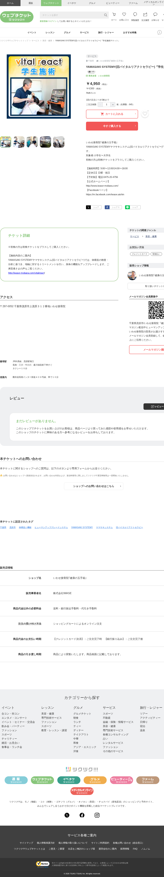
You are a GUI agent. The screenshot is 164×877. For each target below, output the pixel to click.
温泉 (142, 730)
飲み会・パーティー (13, 726)
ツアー (144, 713)
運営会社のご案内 (108, 848)
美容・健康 (47, 40)
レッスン (47, 707)
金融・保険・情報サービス (118, 722)
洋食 (75, 751)
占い (105, 738)
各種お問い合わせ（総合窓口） (128, 843)
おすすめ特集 (130, 32)
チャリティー (9, 738)
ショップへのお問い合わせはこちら (93, 486)
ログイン (53, 21)
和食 (75, 742)
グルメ (78, 707)
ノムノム (145, 848)
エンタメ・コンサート (14, 717)
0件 (92, 72)
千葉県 (3, 527)
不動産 (107, 717)
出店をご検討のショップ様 (81, 848)
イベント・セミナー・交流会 (18, 722)
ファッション (9, 730)
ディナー (78, 730)
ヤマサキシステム (104, 527)
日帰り (144, 722)
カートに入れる (114, 114)
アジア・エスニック (84, 747)
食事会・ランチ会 (12, 747)
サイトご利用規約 (100, 843)
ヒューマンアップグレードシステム (51, 527)
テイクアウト (81, 734)
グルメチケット (82, 713)
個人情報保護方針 (46, 843)
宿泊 (142, 726)
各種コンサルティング (115, 734)
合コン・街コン (11, 713)
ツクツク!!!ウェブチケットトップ (14, 40)
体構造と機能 (25, 527)
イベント (8, 707)
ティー (77, 726)
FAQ (135, 848)
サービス (35, 40)
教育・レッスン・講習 (54, 730)
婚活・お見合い (11, 742)
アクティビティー (150, 717)
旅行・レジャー (151, 707)
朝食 (75, 717)
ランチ (77, 722)
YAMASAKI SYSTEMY (82, 527)
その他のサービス (113, 751)
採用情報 (124, 848)
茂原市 (12, 527)
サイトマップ (26, 843)
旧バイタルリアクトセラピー (129, 527)
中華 (75, 738)
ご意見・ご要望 (56, 848)
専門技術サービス (51, 717)
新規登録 (44, 21)
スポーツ (7, 734)
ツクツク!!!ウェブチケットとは (29, 848)
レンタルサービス (113, 742)
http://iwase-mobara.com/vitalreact (26, 273)
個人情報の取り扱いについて (73, 843)
